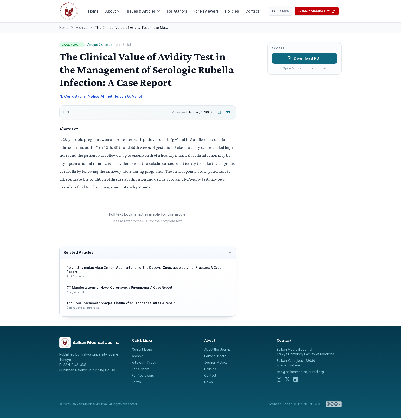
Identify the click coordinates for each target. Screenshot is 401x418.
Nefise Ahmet (100, 96)
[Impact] (219, 112)
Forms (136, 382)
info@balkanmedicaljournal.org (300, 372)
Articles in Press (144, 362)
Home (93, 11)
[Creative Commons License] (334, 404)
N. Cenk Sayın (72, 96)
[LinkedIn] (295, 379)
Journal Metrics (216, 362)
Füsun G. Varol (128, 96)
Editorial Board (215, 356)
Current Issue (142, 349)
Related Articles (78, 252)
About (110, 11)
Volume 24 (95, 45)
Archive (81, 27)
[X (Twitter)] (287, 379)
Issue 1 (110, 45)
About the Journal (217, 349)
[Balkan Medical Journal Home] (68, 11)
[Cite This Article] (228, 112)
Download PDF (308, 58)
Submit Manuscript (314, 11)
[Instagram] (279, 379)
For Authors (177, 11)
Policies (232, 11)
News (208, 382)
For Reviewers (206, 11)
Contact (252, 11)
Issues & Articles (141, 11)
